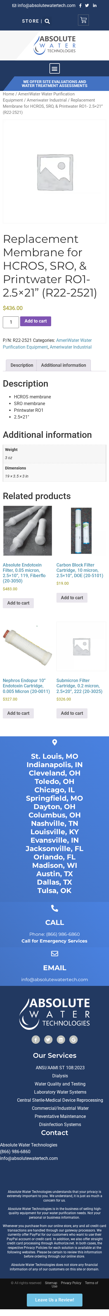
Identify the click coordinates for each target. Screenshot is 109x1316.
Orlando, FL (54, 857)
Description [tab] (22, 365)
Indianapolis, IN (55, 764)
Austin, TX (54, 874)
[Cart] (83, 20)
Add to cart (36, 321)
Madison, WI (54, 865)
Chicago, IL (54, 790)
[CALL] (54, 908)
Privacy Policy (71, 1283)
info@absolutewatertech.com (29, 1158)
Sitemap (51, 1283)
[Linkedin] (61, 1039)
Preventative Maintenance (60, 1116)
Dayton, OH (54, 806)
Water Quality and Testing (60, 1084)
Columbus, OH (55, 815)
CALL (54, 922)
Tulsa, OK (54, 890)
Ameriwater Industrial (47, 100)
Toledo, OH (54, 781)
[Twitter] (48, 1039)
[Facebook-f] (36, 1039)
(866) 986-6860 (15, 1151)
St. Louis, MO (54, 756)
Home (8, 94)
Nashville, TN (54, 823)
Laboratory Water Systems (60, 1092)
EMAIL (54, 968)
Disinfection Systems (60, 1124)
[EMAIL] (54, 953)
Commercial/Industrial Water (60, 1108)
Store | (32, 21)
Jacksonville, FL (54, 848)
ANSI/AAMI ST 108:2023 (60, 1067)
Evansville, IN (54, 840)
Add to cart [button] (18, 603)
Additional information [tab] (63, 365)
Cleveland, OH (54, 773)
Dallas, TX (54, 882)
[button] (47, 21)
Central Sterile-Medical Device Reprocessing (60, 1100)
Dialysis (60, 1075)
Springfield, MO (54, 798)
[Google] (73, 1039)
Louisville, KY (54, 832)
